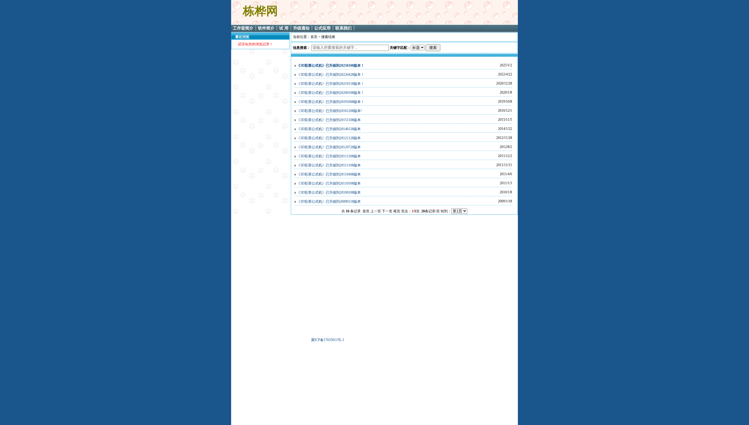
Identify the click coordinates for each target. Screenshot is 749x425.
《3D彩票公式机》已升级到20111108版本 (329, 165)
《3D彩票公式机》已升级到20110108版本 (329, 183)
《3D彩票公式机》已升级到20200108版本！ (330, 93)
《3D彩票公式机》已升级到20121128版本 (329, 138)
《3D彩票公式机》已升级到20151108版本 (329, 120)
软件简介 (266, 28)
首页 (313, 37)
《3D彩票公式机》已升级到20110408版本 (329, 174)
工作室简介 (243, 28)
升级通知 (301, 28)
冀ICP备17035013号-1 (327, 340)
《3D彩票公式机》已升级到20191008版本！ (330, 102)
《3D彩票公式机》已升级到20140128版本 (329, 129)
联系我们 (343, 28)
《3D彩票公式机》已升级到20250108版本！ (330, 65)
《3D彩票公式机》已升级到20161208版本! (329, 111)
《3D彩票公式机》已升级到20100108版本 (329, 192)
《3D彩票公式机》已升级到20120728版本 (329, 147)
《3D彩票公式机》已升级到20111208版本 (329, 156)
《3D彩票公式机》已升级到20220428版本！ (330, 75)
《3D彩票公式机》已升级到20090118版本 (329, 201)
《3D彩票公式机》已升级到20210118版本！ (330, 84)
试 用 (284, 28)
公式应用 (322, 28)
